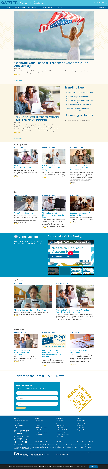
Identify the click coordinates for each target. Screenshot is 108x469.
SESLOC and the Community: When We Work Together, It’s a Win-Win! (77, 97)
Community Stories (19, 7)
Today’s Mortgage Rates (42, 427)
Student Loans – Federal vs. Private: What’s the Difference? (25, 167)
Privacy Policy (81, 425)
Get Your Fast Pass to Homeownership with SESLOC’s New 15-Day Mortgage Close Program (77, 109)
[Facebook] (16, 442)
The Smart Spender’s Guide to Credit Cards (30, 310)
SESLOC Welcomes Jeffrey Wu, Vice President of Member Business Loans (78, 105)
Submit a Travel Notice (63, 434)
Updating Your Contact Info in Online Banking (81, 214)
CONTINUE (93, 466)
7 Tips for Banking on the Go (24, 213)
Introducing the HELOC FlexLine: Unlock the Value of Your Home (79, 93)
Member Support (48, 7)
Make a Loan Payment (62, 427)
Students (59, 7)
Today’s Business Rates (42, 432)
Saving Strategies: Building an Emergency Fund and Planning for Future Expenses (81, 168)
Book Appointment (19, 423)
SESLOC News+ (40, 420)
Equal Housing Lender (83, 423)
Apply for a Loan (61, 425)
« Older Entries (18, 80)
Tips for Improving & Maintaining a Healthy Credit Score (53, 215)
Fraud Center (60, 436)
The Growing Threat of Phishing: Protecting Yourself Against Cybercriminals (36, 118)
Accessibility (80, 427)
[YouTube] (26, 442)
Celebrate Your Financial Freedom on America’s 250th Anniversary (51, 64)
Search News (102, 7)
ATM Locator (60, 420)
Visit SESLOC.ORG (99, 3)
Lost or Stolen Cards (62, 429)
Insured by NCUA (81, 420)
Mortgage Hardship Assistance (82, 430)
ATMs (16, 427)
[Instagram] (19, 442)
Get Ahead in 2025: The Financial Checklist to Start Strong (52, 168)
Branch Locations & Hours (21, 420)
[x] (23, 442)
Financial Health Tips (34, 7)
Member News (6, 7)
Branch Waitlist (19, 425)
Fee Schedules (39, 434)
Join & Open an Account (63, 423)
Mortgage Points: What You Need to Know (80, 351)
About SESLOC (39, 423)
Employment (39, 425)
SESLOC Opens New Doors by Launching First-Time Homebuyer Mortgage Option (79, 101)
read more (17, 74)
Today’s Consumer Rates (42, 429)
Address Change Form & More (64, 432)
